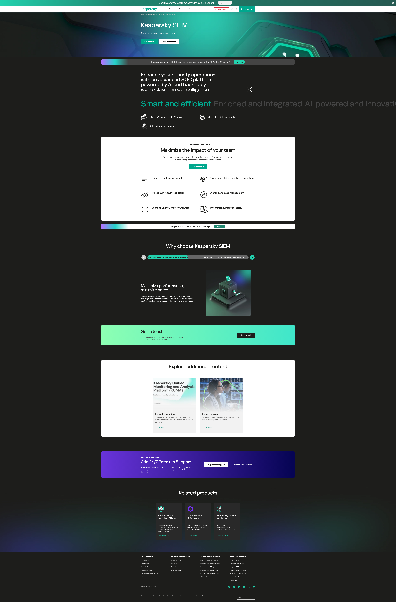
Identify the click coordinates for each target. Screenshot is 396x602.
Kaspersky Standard (147, 560)
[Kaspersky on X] (234, 587)
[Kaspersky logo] (149, 9)
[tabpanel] (198, 293)
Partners (181, 9)
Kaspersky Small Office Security (209, 560)
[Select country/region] (232, 9)
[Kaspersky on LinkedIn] (239, 587)
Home (163, 9)
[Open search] (236, 9)
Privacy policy (144, 589)
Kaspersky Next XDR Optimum (209, 570)
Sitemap (182, 595)
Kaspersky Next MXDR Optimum (209, 573)
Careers (187, 595)
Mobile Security (175, 567)
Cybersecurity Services (237, 563)
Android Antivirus (176, 560)
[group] (198, 122)
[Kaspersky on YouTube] (244, 587)
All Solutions (144, 577)
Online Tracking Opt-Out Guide (155, 589)
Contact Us (143, 595)
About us (191, 9)
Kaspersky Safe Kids (146, 570)
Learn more (159, 427)
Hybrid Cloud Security (236, 577)
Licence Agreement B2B (193, 589)
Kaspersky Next (234, 560)
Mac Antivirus (174, 563)
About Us (150, 595)
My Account (248, 9)
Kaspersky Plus (145, 563)
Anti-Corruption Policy (169, 589)
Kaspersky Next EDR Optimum (209, 567)
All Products (203, 577)
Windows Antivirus (176, 570)
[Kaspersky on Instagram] (249, 587)
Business (172, 9)
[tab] (167, 257)
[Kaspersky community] (254, 587)
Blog (160, 595)
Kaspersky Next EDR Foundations (210, 563)
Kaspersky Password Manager (149, 573)
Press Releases (175, 595)
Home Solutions (147, 556)
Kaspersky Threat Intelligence (238, 573)
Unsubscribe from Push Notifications (199, 595)
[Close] (393, 3)
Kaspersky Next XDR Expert (238, 570)
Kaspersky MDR (234, 567)
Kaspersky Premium (146, 567)
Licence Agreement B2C (181, 589)
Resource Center (166, 595)
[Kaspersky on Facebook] (229, 587)
